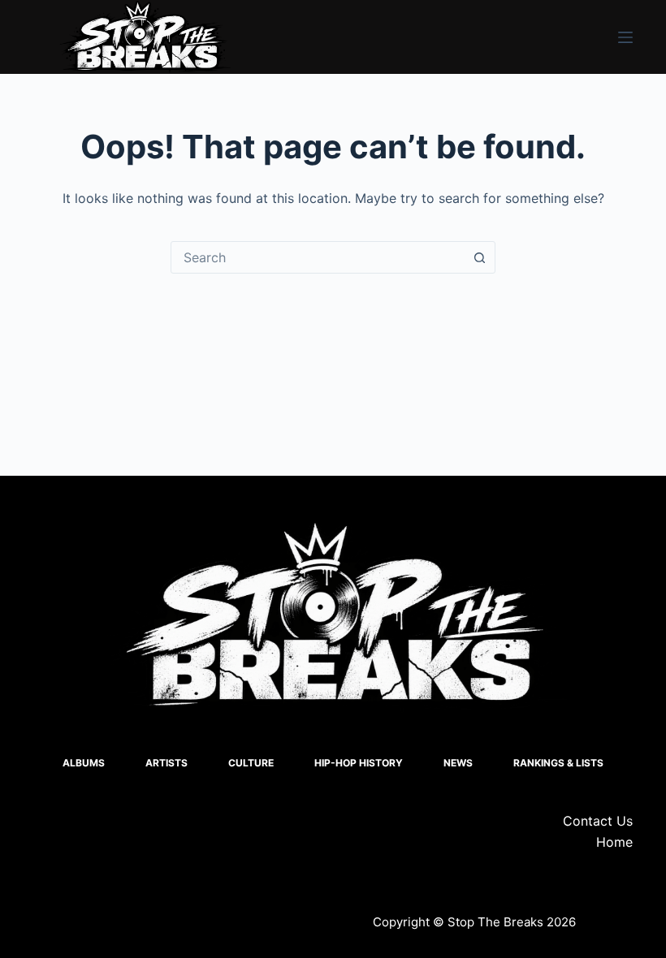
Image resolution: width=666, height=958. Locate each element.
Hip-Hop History (358, 763)
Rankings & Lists (558, 763)
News (458, 763)
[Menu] (625, 37)
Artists (166, 763)
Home (614, 842)
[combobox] (317, 257)
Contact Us (598, 821)
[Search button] (479, 257)
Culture (251, 763)
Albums (84, 763)
